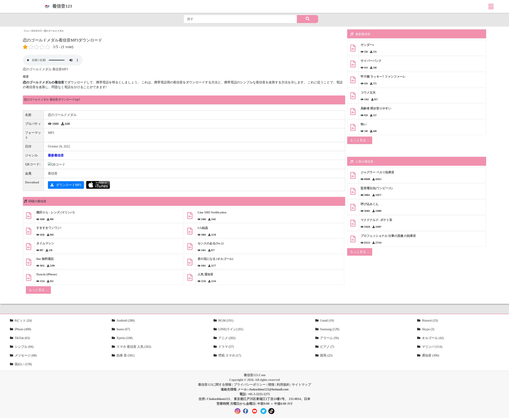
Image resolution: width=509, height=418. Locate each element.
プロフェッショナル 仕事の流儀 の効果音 (388, 235)
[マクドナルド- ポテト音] (353, 224)
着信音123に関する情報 (214, 384)
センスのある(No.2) (211, 243)
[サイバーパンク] (353, 65)
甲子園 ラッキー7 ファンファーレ (383, 76)
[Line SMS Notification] (189, 217)
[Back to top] (504, 413)
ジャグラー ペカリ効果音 (377, 172)
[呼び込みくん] (353, 208)
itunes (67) (123, 329)
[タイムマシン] (28, 248)
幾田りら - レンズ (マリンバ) (55, 212)
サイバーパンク (371, 60)
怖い (364, 124)
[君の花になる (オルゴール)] (189, 263)
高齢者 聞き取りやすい (376, 108)
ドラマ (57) (226, 346)
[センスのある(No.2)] (189, 248)
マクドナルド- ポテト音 (376, 220)
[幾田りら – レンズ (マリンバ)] (28, 217)
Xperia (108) (125, 338)
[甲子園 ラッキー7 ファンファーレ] (353, 81)
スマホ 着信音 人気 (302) (134, 346)
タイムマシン (45, 243)
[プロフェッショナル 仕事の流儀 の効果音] (353, 240)
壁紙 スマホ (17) (229, 355)
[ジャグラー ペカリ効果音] (353, 177)
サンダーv (367, 44)
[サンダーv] (353, 49)
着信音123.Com (254, 375)
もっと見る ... (359, 140)
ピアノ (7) (327, 346)
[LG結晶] (189, 232)
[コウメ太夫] (353, 97)
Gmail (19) (327, 320)
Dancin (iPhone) (46, 274)
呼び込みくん (370, 204)
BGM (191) (225, 320)
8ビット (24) (23, 320)
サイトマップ (301, 384)
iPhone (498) (23, 329)
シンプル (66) (24, 346)
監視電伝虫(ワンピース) (376, 188)
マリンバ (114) (432, 346)
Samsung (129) (329, 329)
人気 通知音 (205, 274)
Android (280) (126, 320)
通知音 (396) (430, 355)
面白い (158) (23, 364)
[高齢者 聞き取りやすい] (353, 113)
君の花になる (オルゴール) (215, 258)
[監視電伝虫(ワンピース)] (353, 193)
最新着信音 (36, 31)
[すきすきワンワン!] (28, 232)
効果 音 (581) (125, 355)
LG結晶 (203, 227)
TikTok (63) (22, 338)
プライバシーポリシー (250, 384)
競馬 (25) (326, 355)
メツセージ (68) (26, 355)
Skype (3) (428, 329)
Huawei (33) (430, 320)
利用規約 (283, 384)
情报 (271, 384)
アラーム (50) (329, 338)
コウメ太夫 (368, 92)
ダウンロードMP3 (68, 185)
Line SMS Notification (212, 212)
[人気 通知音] (189, 279)
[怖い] (353, 129)
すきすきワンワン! (48, 227)
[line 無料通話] (28, 263)
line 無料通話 (45, 258)
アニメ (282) (226, 338)
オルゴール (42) (433, 338)
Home (26, 31)
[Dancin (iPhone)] (28, 279)
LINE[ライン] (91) (230, 329)
